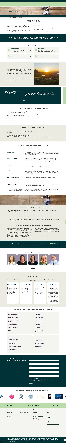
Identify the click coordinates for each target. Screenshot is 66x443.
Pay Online (34, 411)
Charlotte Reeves (33, 265)
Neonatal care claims (11, 342)
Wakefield (48, 425)
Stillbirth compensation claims (39, 343)
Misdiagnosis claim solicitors (12, 337)
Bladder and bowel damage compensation (14, 320)
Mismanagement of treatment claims (13, 339)
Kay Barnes (43, 265)
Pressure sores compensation (12, 350)
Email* (30, 362)
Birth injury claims (10, 318)
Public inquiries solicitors (38, 339)
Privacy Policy (53, 435)
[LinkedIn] (55, 405)
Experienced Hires (9, 412)
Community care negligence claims (13, 327)
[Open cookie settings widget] (1, 442)
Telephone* (30, 366)
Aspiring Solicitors (9, 413)
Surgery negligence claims (39, 346)
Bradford (48, 413)
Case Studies (8, 6)
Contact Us (48, 411)
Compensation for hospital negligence (13, 328)
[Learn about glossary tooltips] (58, 0)
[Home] (33, 3)
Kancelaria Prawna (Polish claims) (40, 330)
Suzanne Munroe (11, 265)
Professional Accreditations (24, 412)
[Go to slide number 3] (26, 100)
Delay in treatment (37, 314)
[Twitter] (57, 405)
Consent (9, 330)
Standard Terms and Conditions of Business (38, 416)
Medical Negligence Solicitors (13, 17)
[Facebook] (53, 405)
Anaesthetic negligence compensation (13, 317)
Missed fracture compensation (12, 340)
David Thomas (54, 265)
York (47, 426)
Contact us (54, 0)
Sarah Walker (22, 265)
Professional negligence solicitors (39, 337)
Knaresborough (49, 418)
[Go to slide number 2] (24, 100)
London (48, 421)
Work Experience (9, 416)
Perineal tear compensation (12, 347)
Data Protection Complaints (37, 413)
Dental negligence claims (38, 318)
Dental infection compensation (39, 317)
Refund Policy (35, 418)
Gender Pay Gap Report (36, 419)
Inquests (36, 328)
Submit (30, 382)
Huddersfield (48, 417)
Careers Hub (8, 411)
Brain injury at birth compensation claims (14, 321)
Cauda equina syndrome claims (12, 324)
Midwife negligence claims (39, 331)
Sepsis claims (37, 342)
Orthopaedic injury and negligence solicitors (14, 346)
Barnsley (48, 412)
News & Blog (48, 6)
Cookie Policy (57, 435)
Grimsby (48, 416)
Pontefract (48, 422)
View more (33, 268)
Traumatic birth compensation (39, 347)
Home (7, 17)
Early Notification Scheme (38, 320)
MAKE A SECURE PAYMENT (10, 0)
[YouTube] (58, 405)
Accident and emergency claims (12, 314)
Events (58, 6)
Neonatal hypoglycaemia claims (12, 343)
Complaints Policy (35, 412)
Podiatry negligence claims (12, 349)
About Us (21, 411)
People (29, 6)
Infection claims (37, 327)
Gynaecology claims (38, 324)
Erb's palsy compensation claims (39, 321)
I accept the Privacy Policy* (34, 378)
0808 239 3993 (54, 243)
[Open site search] (57, 0)
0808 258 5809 (33, 0)
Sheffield (48, 423)
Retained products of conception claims (40, 340)
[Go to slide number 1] (23, 100)
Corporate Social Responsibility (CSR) (25, 413)
